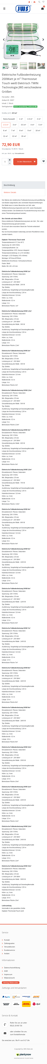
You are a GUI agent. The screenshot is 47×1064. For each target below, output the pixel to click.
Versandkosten (19, 153)
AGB (6, 971)
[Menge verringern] (9, 163)
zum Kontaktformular (17, 1034)
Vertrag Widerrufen (10, 983)
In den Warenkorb (24, 162)
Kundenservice (9, 950)
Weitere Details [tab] (10, 192)
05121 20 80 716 (16, 1026)
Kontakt (7, 940)
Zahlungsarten (9, 943)
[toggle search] (39, 2)
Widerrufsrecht (9, 978)
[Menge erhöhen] (9, 160)
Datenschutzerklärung (12, 968)
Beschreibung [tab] (9, 185)
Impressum (8, 974)
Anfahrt (6, 954)
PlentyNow (29, 1058)
